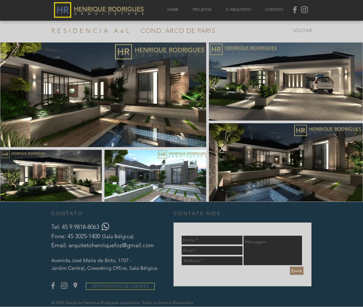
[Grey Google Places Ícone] (75, 285)
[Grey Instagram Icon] (304, 9)
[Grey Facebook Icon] (294, 9)
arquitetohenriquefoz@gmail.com (111, 245)
